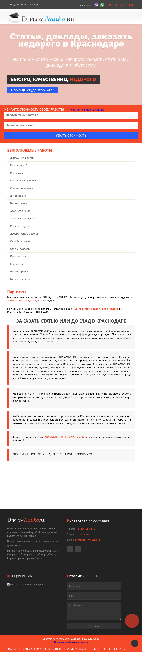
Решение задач (19, 226)
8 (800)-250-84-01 (121, 5)
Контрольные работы (23, 180)
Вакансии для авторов (49, 649)
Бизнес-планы (18, 203)
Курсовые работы (20, 165)
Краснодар (84, 5)
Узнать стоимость (71, 135)
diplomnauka (82, 534)
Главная (12, 649)
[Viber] (96, 5)
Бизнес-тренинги (20, 279)
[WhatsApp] (102, 5)
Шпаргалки (16, 264)
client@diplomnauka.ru (87, 539)
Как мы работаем (76, 649)
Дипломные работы (22, 157)
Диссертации (18, 195)
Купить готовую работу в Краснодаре (95, 308)
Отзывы (105, 649)
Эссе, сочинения (20, 211)
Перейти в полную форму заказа (86, 109)
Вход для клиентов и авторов (24, 4)
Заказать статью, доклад (22, 300)
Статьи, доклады (20, 248)
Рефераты (16, 173)
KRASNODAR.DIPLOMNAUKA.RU (64, 437)
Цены (93, 649)
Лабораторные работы (24, 233)
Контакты (119, 649)
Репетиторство (19, 271)
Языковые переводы (22, 218)
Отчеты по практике (22, 188)
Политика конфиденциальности (71, 642)
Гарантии (27, 649)
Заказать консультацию (52, 496)
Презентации (18, 256)
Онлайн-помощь (20, 241)
